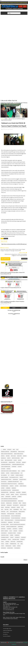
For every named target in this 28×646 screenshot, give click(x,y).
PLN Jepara (18, 513)
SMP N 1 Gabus (4, 530)
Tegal (2, 543)
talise (9, 539)
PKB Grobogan (10, 513)
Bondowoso (12, 462)
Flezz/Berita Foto (14, 477)
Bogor (19, 460)
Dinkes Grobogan (15, 473)
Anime (4, 449)
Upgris (18, 545)
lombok (19, 496)
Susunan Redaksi (6, 636)
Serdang (3, 528)
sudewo (21, 530)
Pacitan (6, 509)
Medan (24, 503)
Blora (15, 460)
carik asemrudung (5, 466)
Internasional (4, 485)
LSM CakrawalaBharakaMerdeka (9, 500)
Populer (23, 518)
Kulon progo (23, 494)
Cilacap (19, 466)
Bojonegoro (4, 462)
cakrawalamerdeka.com (18, 464)
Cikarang (14, 466)
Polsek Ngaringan (15, 518)
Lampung (14, 496)
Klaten (7, 494)
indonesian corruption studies (9, 483)
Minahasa (9, 505)
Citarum (3, 468)
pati (8, 511)
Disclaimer (5, 634)
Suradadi (23, 537)
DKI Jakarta (4, 475)
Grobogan (15, 479)
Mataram (15, 503)
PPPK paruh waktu (9, 520)
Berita (8, 458)
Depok (7, 473)
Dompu (12, 475)
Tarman (7, 541)
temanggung (13, 543)
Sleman (20, 528)
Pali (21, 509)
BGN (22, 458)
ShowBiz (9, 528)
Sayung (3, 526)
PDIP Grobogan (13, 511)
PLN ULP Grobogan (5, 515)
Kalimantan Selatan (6, 490)
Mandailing (9, 503)
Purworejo (4, 522)
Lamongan (7, 496)
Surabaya (17, 537)
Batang (8, 455)
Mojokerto (16, 505)
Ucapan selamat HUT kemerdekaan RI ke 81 (11, 287)
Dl (8, 475)
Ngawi (18, 507)
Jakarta (11, 485)
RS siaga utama (5, 524)
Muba (2, 507)
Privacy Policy (6, 632)
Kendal (3, 494)
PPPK (2, 520)
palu (25, 509)
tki (18, 543)
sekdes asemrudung (11, 526)
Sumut (11, 537)
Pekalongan (22, 511)
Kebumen (18, 492)
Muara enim (23, 505)
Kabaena (14, 488)
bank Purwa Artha (18, 453)
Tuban (14, 545)
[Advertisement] (14, 30)
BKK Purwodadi (8, 460)
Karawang (12, 492)
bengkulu (3, 458)
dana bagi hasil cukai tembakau (9, 470)
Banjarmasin (14, 451)
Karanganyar (15, 490)
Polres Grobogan (5, 518)
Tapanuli (23, 539)
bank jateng (21, 451)
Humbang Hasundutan (13, 481)
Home (2, 118)
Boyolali (18, 462)
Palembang (16, 509)
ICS (21, 481)
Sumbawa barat (5, 537)
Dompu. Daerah (19, 475)
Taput (2, 541)
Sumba (11, 535)
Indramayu (20, 483)
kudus (16, 494)
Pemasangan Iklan (7, 628)
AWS (14, 449)
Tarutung (13, 541)
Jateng (16, 485)
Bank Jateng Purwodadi (7, 453)
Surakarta (3, 539)
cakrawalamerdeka (6, 464)
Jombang (8, 488)
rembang (10, 522)
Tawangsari (19, 541)
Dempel (3, 473)
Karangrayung (4, 492)
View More (25, 258)
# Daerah (5, 238)
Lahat (2, 496)
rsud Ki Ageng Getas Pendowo (17, 524)
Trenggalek (8, 545)
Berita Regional (16, 458)
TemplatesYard (12, 642)
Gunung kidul (22, 479)
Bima (2, 460)
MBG (20, 503)
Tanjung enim (15, 539)
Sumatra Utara (4, 535)
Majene (3, 503)
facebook (23, 307)
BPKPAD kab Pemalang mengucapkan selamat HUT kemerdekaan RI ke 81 (13, 273)
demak (23, 470)
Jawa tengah (23, 485)
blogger (5, 307)
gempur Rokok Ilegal (6, 479)
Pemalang (3, 513)
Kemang (24, 492)
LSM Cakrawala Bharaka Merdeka (9, 498)
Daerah (6, 118)
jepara (2, 488)
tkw (22, 543)
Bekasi (24, 455)
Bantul (2, 455)
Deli (19, 470)
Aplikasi (9, 449)
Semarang (20, 526)
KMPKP (12, 494)
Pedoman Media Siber (7, 630)
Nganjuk (13, 507)
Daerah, (11, 129)
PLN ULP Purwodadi (15, 515)
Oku (2, 509)
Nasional (7, 507)
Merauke (3, 505)
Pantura (3, 511)
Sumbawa (17, 535)
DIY (21, 473)
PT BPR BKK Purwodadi (20, 520)
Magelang (20, 500)
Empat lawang (4, 477)
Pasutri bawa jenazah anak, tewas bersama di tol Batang (14, 102)
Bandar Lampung (5, 451)
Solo (11, 530)
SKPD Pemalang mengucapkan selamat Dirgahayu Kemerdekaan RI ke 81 (12, 302)
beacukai (19, 455)
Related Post (5, 258)
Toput (2, 545)
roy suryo (16, 522)
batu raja (13, 455)
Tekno (6, 543)
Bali (17, 449)
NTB (22, 507)
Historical (3, 481)
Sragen (15, 530)
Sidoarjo (15, 528)
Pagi (11, 509)
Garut (21, 477)
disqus (13, 307)
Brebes (24, 462)
